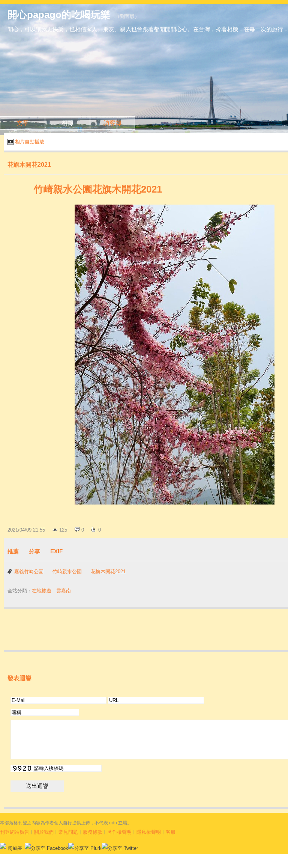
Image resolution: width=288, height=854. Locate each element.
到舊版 (127, 16)
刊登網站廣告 (14, 832)
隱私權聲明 (148, 832)
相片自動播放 (29, 142)
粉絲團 (15, 848)
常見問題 (68, 832)
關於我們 (44, 832)
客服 (171, 832)
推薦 (13, 551)
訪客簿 (113, 123)
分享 (34, 551)
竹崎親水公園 (67, 571)
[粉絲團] (3, 846)
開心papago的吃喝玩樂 (59, 14)
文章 (22, 123)
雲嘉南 (63, 590)
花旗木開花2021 (108, 571)
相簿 (68, 123)
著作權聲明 (119, 832)
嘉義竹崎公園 (29, 571)
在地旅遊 (41, 590)
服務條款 (92, 832)
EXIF (56, 551)
